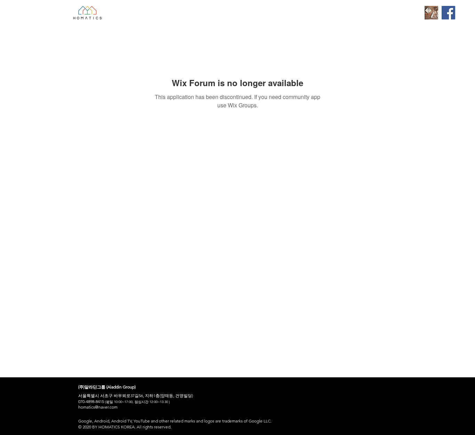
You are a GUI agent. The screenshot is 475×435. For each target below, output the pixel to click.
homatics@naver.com (98, 407)
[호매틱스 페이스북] (448, 12)
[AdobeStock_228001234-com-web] (431, 12)
